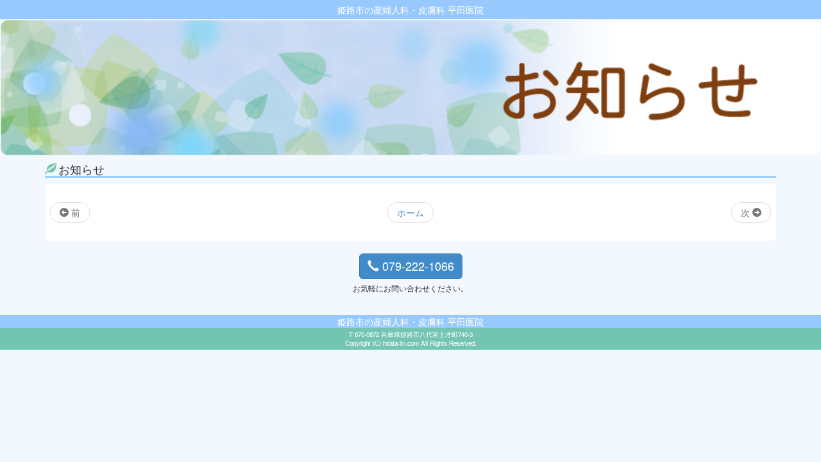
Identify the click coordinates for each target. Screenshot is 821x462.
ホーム (410, 212)
